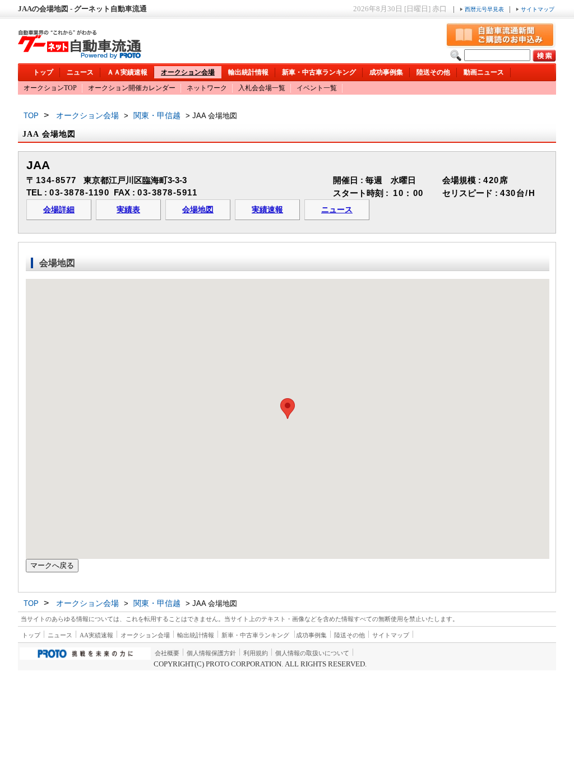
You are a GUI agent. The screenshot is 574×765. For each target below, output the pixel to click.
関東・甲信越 (156, 115)
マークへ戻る (52, 565)
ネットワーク (207, 88)
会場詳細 (59, 210)
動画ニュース (484, 72)
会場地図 (198, 210)
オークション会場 (188, 72)
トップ (43, 72)
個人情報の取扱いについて (312, 653)
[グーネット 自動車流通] (79, 55)
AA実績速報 (96, 635)
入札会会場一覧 (261, 88)
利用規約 (255, 653)
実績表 (128, 210)
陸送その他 (433, 72)
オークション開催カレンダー (131, 88)
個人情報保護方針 (211, 653)
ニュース (80, 72)
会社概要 (167, 653)
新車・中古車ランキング (319, 72)
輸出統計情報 (248, 72)
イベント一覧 (317, 88)
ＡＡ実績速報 (127, 72)
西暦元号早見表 (484, 9)
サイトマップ (536, 9)
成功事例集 (386, 72)
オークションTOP (50, 88)
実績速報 (267, 210)
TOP (31, 115)
